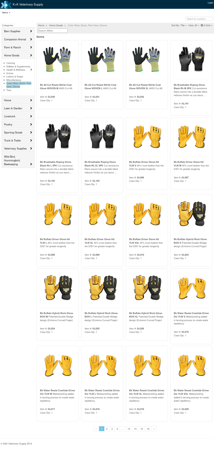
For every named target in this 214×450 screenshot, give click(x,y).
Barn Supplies (12, 31)
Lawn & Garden (13, 108)
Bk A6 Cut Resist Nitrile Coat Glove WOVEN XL (145, 86)
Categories (7, 25)
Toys (8, 90)
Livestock (9, 116)
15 (141, 428)
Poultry (8, 124)
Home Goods (11, 55)
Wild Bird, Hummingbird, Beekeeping (12, 160)
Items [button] (5, 12)
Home (41, 25)
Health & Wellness (15, 69)
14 (135, 428)
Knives (9, 73)
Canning (10, 63)
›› (154, 428)
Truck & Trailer (12, 140)
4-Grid (207, 25)
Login (210, 2)
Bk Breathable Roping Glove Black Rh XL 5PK (100, 163)
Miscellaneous (13, 79)
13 (129, 428)
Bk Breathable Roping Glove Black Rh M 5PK (189, 86)
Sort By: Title (178, 25)
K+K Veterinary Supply (27, 4)
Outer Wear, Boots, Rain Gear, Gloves (18, 84)
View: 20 (193, 25)
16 (148, 428)
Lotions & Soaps (14, 76)
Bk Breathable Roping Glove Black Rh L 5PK (55, 163)
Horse (7, 100)
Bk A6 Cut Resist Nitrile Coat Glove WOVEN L (100, 86)
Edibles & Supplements (18, 66)
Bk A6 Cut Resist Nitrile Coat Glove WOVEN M (56, 86)
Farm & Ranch (12, 47)
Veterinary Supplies (15, 148)
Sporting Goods (13, 132)
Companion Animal (15, 39)
